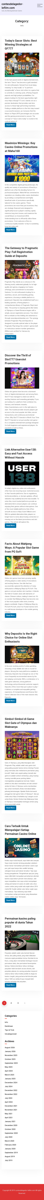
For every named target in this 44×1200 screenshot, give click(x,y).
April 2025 (9, 1071)
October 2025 (10, 1059)
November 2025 (11, 1055)
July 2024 (8, 1086)
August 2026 (10, 1048)
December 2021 (11, 1106)
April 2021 (9, 1118)
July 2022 (8, 1098)
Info (6, 1022)
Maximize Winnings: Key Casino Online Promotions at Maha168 (21, 147)
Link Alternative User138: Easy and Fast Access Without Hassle (21, 453)
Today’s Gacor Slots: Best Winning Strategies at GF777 (21, 44)
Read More (10, 125)
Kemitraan (9, 1026)
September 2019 (11, 1153)
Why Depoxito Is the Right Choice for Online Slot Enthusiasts (21, 637)
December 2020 (11, 1125)
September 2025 (11, 1063)
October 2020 (10, 1129)
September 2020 (11, 1133)
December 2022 (11, 1090)
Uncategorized (10, 1034)
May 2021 (8, 1114)
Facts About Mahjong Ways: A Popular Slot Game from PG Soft (22, 547)
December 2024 (11, 1083)
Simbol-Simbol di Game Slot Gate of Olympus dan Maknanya (21, 722)
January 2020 (10, 1149)
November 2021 (11, 1110)
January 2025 (10, 1079)
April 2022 (9, 1102)
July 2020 (8, 1137)
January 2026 (10, 1051)
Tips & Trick (9, 1030)
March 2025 (9, 1075)
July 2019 (8, 1160)
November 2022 (11, 1094)
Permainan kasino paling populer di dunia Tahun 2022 (20, 922)
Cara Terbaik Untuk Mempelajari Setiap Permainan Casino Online (20, 830)
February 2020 (10, 1145)
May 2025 (8, 1067)
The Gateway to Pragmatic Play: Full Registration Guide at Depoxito (21, 252)
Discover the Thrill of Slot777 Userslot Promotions (18, 359)
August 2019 (10, 1156)
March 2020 (9, 1141)
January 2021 (10, 1121)
